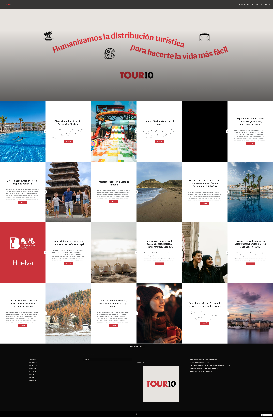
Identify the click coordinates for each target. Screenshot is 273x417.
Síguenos (259, 4)
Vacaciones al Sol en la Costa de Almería (201, 371)
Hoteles (31, 371)
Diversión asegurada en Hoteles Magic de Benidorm (204, 368)
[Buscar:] (107, 359)
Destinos (31, 365)
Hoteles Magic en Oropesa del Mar (199, 362)
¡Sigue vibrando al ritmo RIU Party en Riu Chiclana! (203, 359)
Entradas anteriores (136, 346)
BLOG (31, 359)
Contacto (267, 4)
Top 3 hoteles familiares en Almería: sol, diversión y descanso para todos (210, 365)
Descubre (32, 362)
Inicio (241, 4)
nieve (30, 374)
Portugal (31, 380)
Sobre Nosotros (249, 4)
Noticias (31, 377)
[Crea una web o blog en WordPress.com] (136, 414)
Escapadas (32, 368)
